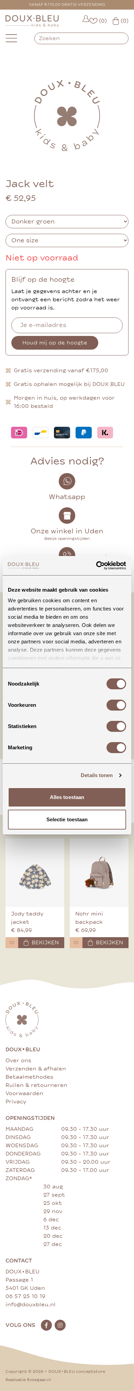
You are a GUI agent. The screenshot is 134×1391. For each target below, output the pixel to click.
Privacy (15, 1101)
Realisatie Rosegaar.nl (28, 1379)
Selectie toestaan (67, 819)
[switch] (116, 705)
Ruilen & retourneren (36, 1085)
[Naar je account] (85, 21)
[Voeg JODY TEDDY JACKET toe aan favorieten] (11, 942)
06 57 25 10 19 (25, 1296)
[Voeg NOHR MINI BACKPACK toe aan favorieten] (76, 942)
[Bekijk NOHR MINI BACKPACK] (99, 872)
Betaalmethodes (29, 1077)
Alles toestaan (67, 797)
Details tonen (97, 775)
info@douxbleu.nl (30, 1304)
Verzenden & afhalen (35, 1068)
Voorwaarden (24, 1093)
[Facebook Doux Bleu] (46, 1325)
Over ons (18, 1060)
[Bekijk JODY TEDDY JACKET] (34, 872)
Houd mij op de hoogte (54, 342)
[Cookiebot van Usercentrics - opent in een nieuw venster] (96, 565)
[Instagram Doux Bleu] (60, 1325)
